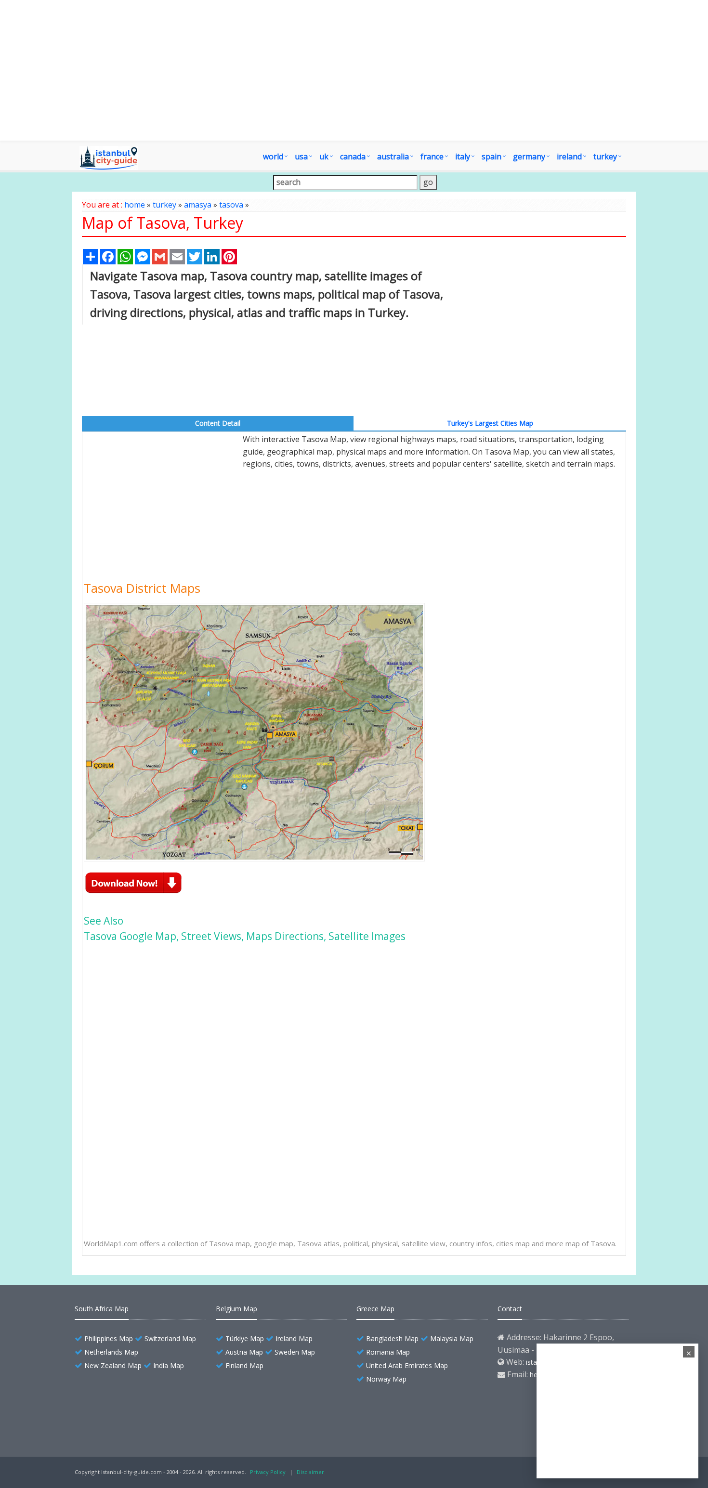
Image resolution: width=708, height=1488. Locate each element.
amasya (197, 204)
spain (491, 156)
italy (462, 156)
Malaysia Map (451, 1338)
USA (301, 156)
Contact (510, 1308)
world (273, 156)
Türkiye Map (244, 1338)
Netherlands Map (111, 1352)
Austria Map (244, 1352)
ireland (569, 156)
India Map (168, 1365)
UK (323, 156)
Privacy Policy (268, 1471)
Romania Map (388, 1352)
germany (529, 156)
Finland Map (244, 1365)
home (134, 204)
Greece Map (375, 1308)
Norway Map (386, 1379)
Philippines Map (108, 1338)
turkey (605, 156)
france (432, 156)
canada (353, 156)
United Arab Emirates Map (407, 1365)
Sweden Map (295, 1352)
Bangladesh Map (392, 1338)
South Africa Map (102, 1308)
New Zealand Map (113, 1365)
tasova (231, 204)
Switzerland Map (170, 1338)
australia (393, 156)
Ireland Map (294, 1338)
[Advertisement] (354, 70)
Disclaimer (310, 1471)
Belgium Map (236, 1308)
